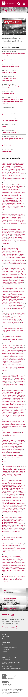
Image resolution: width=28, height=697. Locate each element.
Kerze (9, 352)
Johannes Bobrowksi (6, 339)
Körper (4, 126)
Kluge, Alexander (6, 358)
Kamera (10, 345)
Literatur (8, 383)
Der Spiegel (14, 235)
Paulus (10, 443)
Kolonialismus (8, 359)
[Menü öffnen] (24, 3)
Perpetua (20, 443)
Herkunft (19, 316)
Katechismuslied (18, 349)
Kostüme (11, 365)
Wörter (4, 571)
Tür (9, 533)
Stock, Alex (19, 509)
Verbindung (21, 544)
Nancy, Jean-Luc (12, 423)
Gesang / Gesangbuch (11, 294)
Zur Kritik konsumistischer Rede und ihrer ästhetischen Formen (12, 139)
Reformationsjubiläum (14, 468)
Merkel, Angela (5, 404)
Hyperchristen (17, 324)
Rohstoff (4, 474)
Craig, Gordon (5, 225)
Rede (23, 466)
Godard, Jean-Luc (12, 303)
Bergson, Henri (17, 192)
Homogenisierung (15, 322)
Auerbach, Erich (21, 174)
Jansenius (17, 336)
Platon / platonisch (13, 449)
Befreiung (19, 187)
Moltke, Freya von (20, 409)
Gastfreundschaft (6, 146)
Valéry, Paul (4, 544)
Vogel (9, 550)
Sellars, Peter (15, 497)
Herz (10, 317)
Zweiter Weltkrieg (18, 579)
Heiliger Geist (13, 316)
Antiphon (23, 169)
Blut (7, 200)
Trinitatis (4, 531)
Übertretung (12, 537)
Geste (4, 299)
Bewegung (16, 194)
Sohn (18, 503)
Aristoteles (4, 172)
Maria (11, 392)
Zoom (7, 579)
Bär (17, 186)
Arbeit (17, 170)
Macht (9, 390)
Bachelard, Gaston (17, 184)
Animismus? (5, 61)
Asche (17, 172)
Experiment (17, 263)
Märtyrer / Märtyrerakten (8, 396)
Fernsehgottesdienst (19, 269)
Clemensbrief (10, 220)
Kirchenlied (5, 355)
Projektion (20, 455)
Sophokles (5, 505)
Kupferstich (19, 369)
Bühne (21, 206)
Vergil (3, 545)
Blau (17, 198)
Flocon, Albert (5, 274)
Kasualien (4, 349)
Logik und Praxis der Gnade (9, 72)
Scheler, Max (5, 486)
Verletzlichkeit (5, 547)
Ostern (18, 434)
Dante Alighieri (19, 231)
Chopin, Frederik (17, 215)
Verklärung (8, 545)
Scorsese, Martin (19, 496)
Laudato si (22, 376)
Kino (17, 352)
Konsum (8, 362)
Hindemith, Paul (12, 319)
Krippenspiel (21, 367)
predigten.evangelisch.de (10, 598)
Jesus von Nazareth (14, 338)
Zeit (14, 576)
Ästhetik (10, 174)
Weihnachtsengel (13, 561)
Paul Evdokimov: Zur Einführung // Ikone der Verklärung (13, 54)
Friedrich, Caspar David (7, 282)
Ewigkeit (7, 263)
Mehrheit (22, 400)
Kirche (20, 352)
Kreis (3, 367)
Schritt (22, 492)
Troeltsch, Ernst (10, 531)
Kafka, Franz (5, 345)
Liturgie (13, 383)
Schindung (19, 486)
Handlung (18, 313)
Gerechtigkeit (10, 293)
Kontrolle (4, 364)
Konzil (9, 364)
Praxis (3, 455)
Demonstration (21, 234)
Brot (14, 206)
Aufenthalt (4, 175)
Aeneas (3, 164)
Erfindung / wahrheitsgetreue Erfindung (11, 257)
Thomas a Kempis (6, 525)
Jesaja (7, 338)
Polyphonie (8, 451)
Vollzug (3, 551)
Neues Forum (14, 424)
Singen (3, 502)
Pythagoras (17, 457)
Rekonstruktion (9, 469)
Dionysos (10, 240)
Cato (7, 215)
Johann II (21, 338)
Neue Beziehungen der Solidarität (10, 66)
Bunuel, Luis (13, 208)
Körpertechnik (5, 365)
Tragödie (15, 528)
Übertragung (5, 537)
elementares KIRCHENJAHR (10, 608)
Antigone (18, 169)
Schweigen (22, 494)
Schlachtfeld (5, 488)
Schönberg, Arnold (6, 489)
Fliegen (21, 273)
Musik (22, 415)
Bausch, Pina (5, 187)
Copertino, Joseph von (12, 223)
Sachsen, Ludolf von (6, 480)
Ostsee (9, 435)
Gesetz (16, 297)
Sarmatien (4, 483)
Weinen (3, 562)
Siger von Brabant (17, 500)
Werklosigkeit (5, 564)
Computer (4, 223)
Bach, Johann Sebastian (7, 184)
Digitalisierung (16, 239)
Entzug (3, 254)
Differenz (9, 239)
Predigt (8, 455)
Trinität (21, 530)
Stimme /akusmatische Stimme (9, 509)
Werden (17, 562)
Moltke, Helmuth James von (8, 410)
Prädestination (18, 454)
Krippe (15, 367)
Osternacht (4, 435)
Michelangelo (21, 406)
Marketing (15, 393)
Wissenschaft (14, 568)
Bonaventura (13, 201)
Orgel (7, 434)
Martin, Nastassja (21, 395)
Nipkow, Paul (22, 426)
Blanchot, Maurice (10, 198)
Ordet (3, 434)
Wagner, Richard (16, 556)
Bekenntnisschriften (6, 191)
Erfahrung (22, 256)
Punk (12, 457)
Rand (3, 466)
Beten (10, 194)
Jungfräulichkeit (5, 341)
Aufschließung (5, 177)
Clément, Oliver (17, 220)
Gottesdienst (20, 305)
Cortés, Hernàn (21, 223)
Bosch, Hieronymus (11, 203)
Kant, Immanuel (5, 347)
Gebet (16, 288)
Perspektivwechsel (13, 444)
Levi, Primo (4, 381)
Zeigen (10, 576)
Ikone (3, 330)
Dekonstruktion (5, 234)
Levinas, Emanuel (11, 381)
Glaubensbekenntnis (6, 300)
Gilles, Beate (16, 299)
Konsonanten (5, 361)
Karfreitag (17, 347)
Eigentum (4, 248)
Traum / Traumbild (15, 530)
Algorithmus (14, 166)
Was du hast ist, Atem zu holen (10, 120)
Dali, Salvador (11, 231)
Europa (8, 262)
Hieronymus (19, 317)
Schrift (3, 492)
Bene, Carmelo (15, 191)
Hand (8, 313)
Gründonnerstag (16, 308)
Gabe (3, 288)
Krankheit (22, 365)
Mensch (21, 403)
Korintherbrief (15, 364)
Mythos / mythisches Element (15, 416)
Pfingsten (20, 444)
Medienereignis (11, 400)
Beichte (10, 189)
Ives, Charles (5, 331)
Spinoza (23, 505)
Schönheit (13, 489)
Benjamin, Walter (9, 192)
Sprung (19, 506)
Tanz (15, 517)
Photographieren (5, 448)
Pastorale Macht (20, 441)
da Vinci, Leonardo (12, 229)
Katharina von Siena (12, 350)
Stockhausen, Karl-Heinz (7, 511)
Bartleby (22, 186)
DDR (12, 232)
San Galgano (12, 482)
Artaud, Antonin (11, 172)
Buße (18, 208)
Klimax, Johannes (19, 356)
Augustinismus (11, 178)
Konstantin (11, 361)
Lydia (22, 386)
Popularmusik (5, 452)
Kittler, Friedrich (12, 355)
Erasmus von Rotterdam (17, 254)
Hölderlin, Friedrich (13, 321)
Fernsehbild (4, 269)
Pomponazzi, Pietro (16, 451)
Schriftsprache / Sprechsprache (13, 492)
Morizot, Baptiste (8, 413)
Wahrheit (4, 558)
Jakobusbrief (11, 336)
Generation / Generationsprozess (17, 291)
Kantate (12, 347)
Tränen (3, 530)
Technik (8, 520)
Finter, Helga (17, 271)
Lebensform (10, 378)
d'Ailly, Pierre (5, 229)
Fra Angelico (17, 276)
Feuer (3, 271)
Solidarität (22, 503)
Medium (17, 400)
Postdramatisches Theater (7, 454)
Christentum (13, 217)
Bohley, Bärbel (19, 200)
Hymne (11, 324)
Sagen (13, 480)
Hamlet (3, 313)
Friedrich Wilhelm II (19, 280)
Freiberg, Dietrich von (10, 279)
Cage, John (4, 214)
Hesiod (13, 317)
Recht (19, 466)
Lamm (20, 375)
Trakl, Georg (21, 528)
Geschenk (20, 294)
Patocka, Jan (4, 443)
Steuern (20, 508)
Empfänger (13, 251)
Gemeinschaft (5, 291)
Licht (4, 383)
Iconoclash (4, 328)
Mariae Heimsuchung (6, 393)
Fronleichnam (5, 283)
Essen (3, 260)
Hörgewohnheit (5, 324)
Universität (18, 537)
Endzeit (3, 252)
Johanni (20, 339)
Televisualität (20, 520)
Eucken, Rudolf (21, 260)
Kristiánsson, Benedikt (7, 369)
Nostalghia (4, 427)
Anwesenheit (5, 170)
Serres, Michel (9, 499)
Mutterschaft (5, 416)
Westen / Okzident (13, 564)
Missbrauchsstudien (6, 409)
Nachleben (12, 421)
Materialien (6, 591)
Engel (8, 252)
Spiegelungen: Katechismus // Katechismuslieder (9, 79)
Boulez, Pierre (19, 203)
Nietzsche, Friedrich (7, 426)
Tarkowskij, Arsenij (10, 519)
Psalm (8, 457)
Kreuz (7, 367)
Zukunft (11, 579)
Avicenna (15, 180)
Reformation (5, 468)
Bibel (21, 194)
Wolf (10, 570)
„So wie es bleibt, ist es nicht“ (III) (10, 132)
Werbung (13, 562)
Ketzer (13, 352)
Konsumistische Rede (16, 362)
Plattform (20, 449)
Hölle (20, 321)
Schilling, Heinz (12, 486)
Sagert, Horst (19, 480)
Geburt (3, 290)
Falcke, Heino (10, 268)
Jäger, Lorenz (5, 336)
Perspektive (4, 444)
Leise (13, 379)
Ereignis (17, 256)
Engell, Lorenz (14, 252)
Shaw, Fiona (9, 500)
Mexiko (10, 406)
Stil (24, 508)
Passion (13, 441)
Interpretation (20, 330)
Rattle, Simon (9, 466)
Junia (11, 341)
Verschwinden (19, 547)
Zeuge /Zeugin (18, 578)
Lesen (22, 379)
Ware (14, 559)
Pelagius (15, 443)
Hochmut (19, 319)
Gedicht (8, 290)
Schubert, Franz (5, 494)
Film (7, 271)
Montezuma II (16, 412)
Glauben (21, 299)
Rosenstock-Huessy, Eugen (8, 475)
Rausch (14, 466)
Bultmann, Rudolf (6, 208)
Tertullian (11, 522)
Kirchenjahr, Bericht (21, 353)
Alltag (3, 167)
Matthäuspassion (16, 398)
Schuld (11, 494)
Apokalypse (12, 170)
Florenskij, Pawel (13, 274)
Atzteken (15, 174)
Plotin (3, 451)
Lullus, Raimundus (9, 386)
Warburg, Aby (9, 559)
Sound (9, 505)
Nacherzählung (5, 421)
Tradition (9, 528)
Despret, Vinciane (10, 237)
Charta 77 (11, 215)
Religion (15, 469)
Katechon (4, 350)
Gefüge (13, 290)
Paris (15, 440)
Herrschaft (4, 317)
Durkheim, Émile (5, 243)
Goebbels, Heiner (21, 303)
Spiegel (14, 505)
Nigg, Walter (15, 426)
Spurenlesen (9, 508)
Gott (4, 305)
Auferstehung (11, 175)
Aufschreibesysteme (14, 177)
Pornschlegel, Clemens (14, 452)
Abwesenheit (16, 163)
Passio (3, 115)
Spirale (3, 506)
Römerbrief (9, 474)
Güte (22, 308)
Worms (14, 570)
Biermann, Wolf (15, 195)
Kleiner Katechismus (9, 356)
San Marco (18, 482)
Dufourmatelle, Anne (20, 242)
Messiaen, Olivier (20, 404)
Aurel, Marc (4, 180)
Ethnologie (9, 260)
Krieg (11, 367)
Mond (16, 410)
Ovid (13, 435)
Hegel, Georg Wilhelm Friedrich (18, 314)
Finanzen (12, 271)
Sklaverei (18, 502)
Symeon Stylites (14, 513)
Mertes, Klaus (13, 404)
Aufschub (21, 177)
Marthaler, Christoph (11, 395)
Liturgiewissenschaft (6, 384)
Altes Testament (15, 167)
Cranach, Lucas (12, 225)
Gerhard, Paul (18, 293)
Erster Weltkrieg (15, 259)
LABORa (4, 375)
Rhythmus (16, 471)
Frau (3, 279)
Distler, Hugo (16, 240)
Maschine (17, 396)
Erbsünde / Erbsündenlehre (8, 256)
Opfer (22, 432)
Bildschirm (11, 197)
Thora (7, 526)
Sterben (15, 508)
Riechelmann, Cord (6, 472)
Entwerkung (20, 252)
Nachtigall (18, 421)
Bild (20, 195)
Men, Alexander (15, 403)
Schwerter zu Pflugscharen (8, 496)
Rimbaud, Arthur (14, 472)
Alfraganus (8, 166)
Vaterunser (15, 544)
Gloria (13, 300)
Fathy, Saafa (16, 268)
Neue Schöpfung (5, 424)
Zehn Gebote (5, 576)
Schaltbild (15, 483)
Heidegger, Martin (6, 316)
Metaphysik (4, 406)
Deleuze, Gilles (13, 234)
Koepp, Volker (14, 358)
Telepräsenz (13, 520)
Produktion (13, 455)
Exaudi (12, 263)
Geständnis (22, 297)
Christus (19, 217)
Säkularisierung (5, 482)
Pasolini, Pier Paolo (6, 441)
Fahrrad (4, 268)
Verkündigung (15, 545)
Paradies (11, 440)
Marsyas (4, 395)
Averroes (10, 180)
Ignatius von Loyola (18, 328)
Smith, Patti (12, 503)
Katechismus (10, 349)
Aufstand (4, 178)
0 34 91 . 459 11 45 (10, 666)
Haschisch (8, 314)
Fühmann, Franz (12, 283)
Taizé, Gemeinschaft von (7, 517)
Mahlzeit (15, 390)
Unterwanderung (5, 539)
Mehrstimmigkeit (6, 401)
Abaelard (4, 163)
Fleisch (16, 273)
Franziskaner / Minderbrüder (12, 277)
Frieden (11, 280)
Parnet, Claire (21, 440)
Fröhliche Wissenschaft (18, 282)
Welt (8, 562)
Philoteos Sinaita (14, 446)
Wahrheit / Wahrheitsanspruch (14, 558)
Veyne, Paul (13, 548)
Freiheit (18, 279)
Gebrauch (21, 288)
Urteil (12, 539)
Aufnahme (18, 175)
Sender (21, 497)
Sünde (8, 513)
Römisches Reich (17, 474)
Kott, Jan (16, 365)
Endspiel (19, 251)
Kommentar (20, 359)
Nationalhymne (21, 423)
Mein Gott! (13, 401)
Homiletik (8, 322)
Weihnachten (5, 561)
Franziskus (22, 277)
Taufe (3, 520)
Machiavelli (4, 390)
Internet (13, 330)
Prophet (4, 457)
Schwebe (17, 494)
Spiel (18, 505)
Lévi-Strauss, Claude (20, 381)
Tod (14, 526)
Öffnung (8, 432)
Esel (21, 259)
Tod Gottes (19, 526)
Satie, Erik (10, 483)
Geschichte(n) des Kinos (7, 296)
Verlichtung (12, 547)
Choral (3, 217)
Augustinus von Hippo (19, 178)
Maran (7, 392)
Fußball (19, 283)
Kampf (15, 345)
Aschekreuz (4, 174)
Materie (22, 396)
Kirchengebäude (5, 353)
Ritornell (21, 472)
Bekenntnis (15, 189)
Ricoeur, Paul (22, 471)
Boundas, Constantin (6, 204)
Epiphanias (8, 254)
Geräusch (4, 293)
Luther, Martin (16, 386)
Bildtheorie (17, 197)
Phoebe (20, 446)
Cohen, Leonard (11, 221)
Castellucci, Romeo (16, 214)
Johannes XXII (14, 339)
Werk (23, 562)
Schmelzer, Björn (19, 488)
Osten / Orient (13, 434)
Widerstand (21, 564)
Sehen (3, 497)
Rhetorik (10, 471)
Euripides (4, 262)
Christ (7, 217)
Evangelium (14, 262)
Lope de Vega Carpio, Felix (17, 384)
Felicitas (22, 268)
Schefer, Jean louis (21, 485)
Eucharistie (14, 260)
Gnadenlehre (5, 303)
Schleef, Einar (12, 488)
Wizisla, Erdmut (5, 570)
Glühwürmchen (13, 302)
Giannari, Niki (9, 299)
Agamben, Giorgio (10, 164)
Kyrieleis (4, 370)
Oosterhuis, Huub (15, 432)
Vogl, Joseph (14, 550)
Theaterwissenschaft (13, 523)
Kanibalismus (21, 345)
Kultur (14, 369)
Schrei (20, 491)
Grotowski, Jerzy (20, 307)
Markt (19, 393)
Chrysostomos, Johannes (7, 218)
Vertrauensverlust (6, 548)
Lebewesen (17, 378)
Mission (13, 409)
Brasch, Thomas (15, 204)
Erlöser (8, 259)
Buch (18, 206)
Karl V (22, 347)
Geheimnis (18, 290)
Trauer (7, 530)
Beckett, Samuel (12, 187)
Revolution (5, 471)
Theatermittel (5, 523)
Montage (10, 412)
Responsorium (22, 469)
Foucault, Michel (9, 276)
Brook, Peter (9, 206)
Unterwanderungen (7, 151)
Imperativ (8, 330)
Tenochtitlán (5, 522)
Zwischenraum (5, 581)
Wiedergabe (13, 565)
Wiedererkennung (6, 565)
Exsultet (23, 263)
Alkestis (19, 166)
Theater (16, 522)
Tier (11, 526)
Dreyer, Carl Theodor (10, 242)
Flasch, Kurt (11, 273)
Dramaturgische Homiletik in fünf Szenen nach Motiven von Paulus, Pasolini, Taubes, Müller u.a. (13, 101)
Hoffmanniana (5, 321)
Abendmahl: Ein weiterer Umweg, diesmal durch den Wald (12, 87)
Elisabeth (8, 251)
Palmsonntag (5, 440)
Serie (3, 499)
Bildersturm (4, 197)
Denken (8, 235)
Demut (3, 235)
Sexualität (15, 499)
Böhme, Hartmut (5, 201)
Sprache (8, 506)
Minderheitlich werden (13, 407)
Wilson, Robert (9, 567)
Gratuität (14, 307)
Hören (22, 322)
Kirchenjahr (12, 353)
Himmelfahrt (5, 319)
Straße (15, 511)
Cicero (15, 218)
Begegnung (4, 189)
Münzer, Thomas (16, 415)
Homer (3, 322)
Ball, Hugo (9, 186)
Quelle (3, 461)
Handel (12, 313)
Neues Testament (21, 424)
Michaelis (15, 406)
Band (13, 186)
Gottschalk (4, 307)
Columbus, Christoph (20, 221)
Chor (23, 215)
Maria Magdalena (18, 392)
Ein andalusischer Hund (13, 248)
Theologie (22, 523)
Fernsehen (11, 269)
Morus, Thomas (17, 413)
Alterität (8, 167)
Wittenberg (21, 568)
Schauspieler (12, 485)
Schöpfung (15, 491)
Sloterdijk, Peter (5, 503)
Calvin (9, 214)
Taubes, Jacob (18, 519)
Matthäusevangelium (6, 398)
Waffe (10, 556)
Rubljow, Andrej (18, 475)
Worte (23, 570)
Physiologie (13, 448)
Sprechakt (14, 506)
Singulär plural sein (11, 502)
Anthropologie (12, 169)
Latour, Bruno (15, 376)
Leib (9, 379)
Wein (19, 561)
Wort (18, 570)
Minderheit (4, 407)
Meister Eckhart (20, 401)
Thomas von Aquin (15, 525)
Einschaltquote (5, 249)
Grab (9, 307)
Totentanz (4, 528)
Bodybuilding (12, 200)
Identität (10, 328)
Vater (10, 544)
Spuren (3, 508)
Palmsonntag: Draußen (8, 93)
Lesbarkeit (18, 379)
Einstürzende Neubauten (15, 249)
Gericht (3, 294)
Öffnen (3, 432)
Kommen (14, 359)
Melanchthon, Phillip (6, 403)
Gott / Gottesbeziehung (12, 305)
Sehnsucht (9, 497)
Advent (22, 163)
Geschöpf (12, 297)
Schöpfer (9, 491)
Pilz (17, 448)
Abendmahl (9, 163)
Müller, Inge (8, 415)
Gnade (18, 302)
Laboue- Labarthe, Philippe (12, 375)
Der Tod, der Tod (6, 109)
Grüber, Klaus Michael (6, 308)
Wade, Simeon (5, 556)
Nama (6, 423)
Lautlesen (5, 378)
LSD (3, 386)
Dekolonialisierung (19, 232)
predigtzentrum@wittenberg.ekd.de (13, 668)
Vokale (19, 550)
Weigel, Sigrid (20, 559)
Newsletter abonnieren (9, 627)
